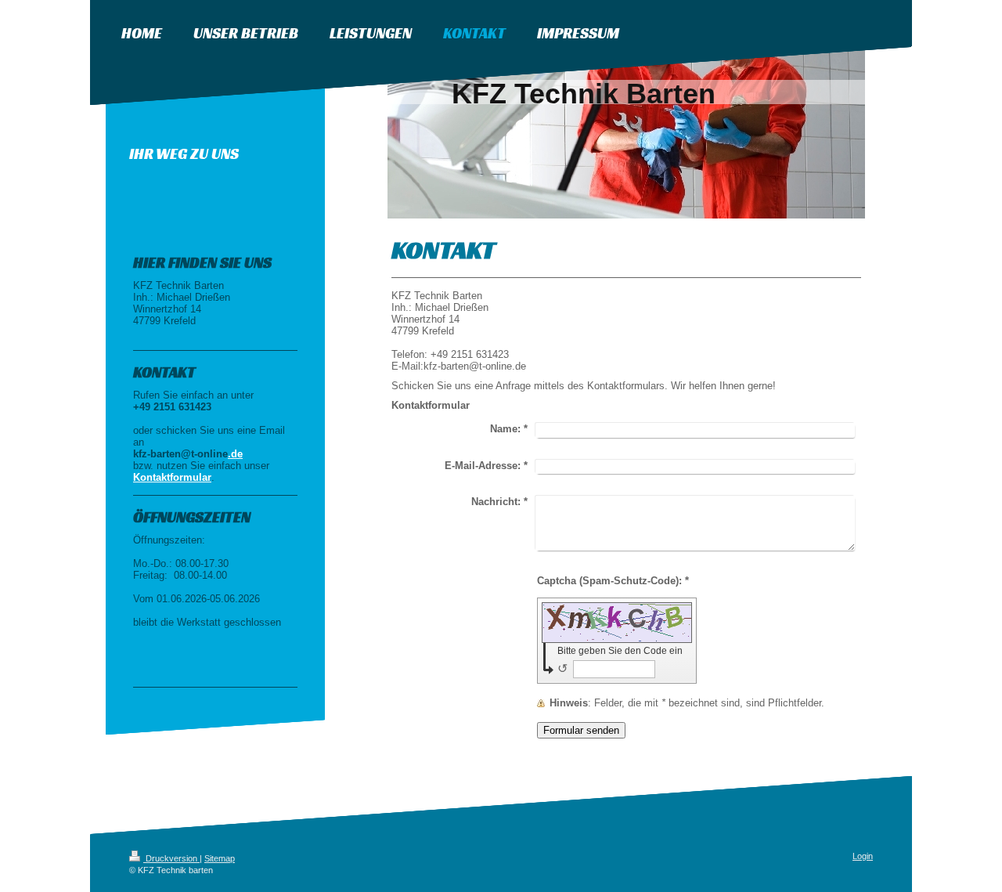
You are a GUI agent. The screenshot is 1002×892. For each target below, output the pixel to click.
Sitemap (219, 858)
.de (235, 454)
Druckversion (171, 858)
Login (862, 856)
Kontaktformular (172, 477)
